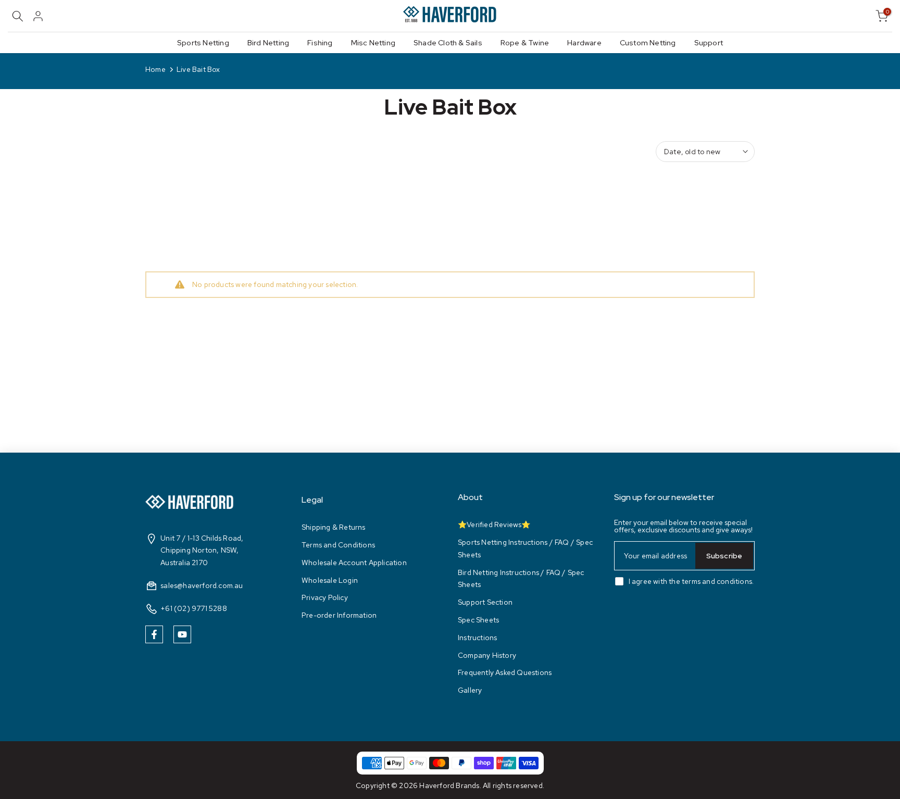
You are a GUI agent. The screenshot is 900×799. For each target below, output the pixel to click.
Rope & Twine (525, 42)
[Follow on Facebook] (154, 634)
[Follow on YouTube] (182, 634)
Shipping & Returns (334, 527)
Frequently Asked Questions (505, 672)
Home (155, 69)
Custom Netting (648, 42)
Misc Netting (373, 42)
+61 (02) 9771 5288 (193, 608)
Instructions (477, 637)
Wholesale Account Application (354, 562)
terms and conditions (717, 581)
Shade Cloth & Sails (448, 42)
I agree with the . (691, 581)
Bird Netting (268, 42)
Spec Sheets (478, 620)
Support (708, 42)
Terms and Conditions (338, 545)
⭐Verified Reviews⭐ (494, 524)
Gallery (470, 690)
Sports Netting (203, 42)
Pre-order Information (339, 615)
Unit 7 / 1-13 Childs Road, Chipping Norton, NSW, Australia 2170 (201, 550)
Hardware (584, 42)
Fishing (319, 42)
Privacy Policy (325, 597)
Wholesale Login (330, 579)
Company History (487, 654)
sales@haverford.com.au (201, 585)
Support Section (485, 602)
